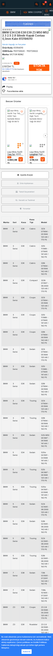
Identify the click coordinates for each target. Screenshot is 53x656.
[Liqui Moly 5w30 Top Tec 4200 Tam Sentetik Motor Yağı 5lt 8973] (15, 124)
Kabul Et (26, 651)
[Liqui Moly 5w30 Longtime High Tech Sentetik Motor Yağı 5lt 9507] (38, 124)
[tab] (25, 175)
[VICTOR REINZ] (49, 29)
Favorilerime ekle (15, 91)
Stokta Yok (39, 68)
